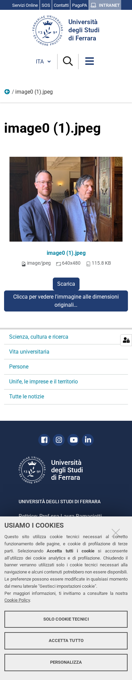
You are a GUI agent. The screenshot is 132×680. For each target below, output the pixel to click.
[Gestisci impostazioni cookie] (126, 340)
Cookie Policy (17, 600)
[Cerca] (68, 61)
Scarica (66, 284)
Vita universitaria (29, 351)
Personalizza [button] (66, 662)
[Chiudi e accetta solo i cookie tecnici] (115, 532)
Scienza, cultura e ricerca (38, 337)
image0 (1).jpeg (66, 253)
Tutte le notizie (26, 396)
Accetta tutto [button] (66, 640)
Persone (7, 93)
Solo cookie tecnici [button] (66, 619)
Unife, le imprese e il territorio (43, 381)
